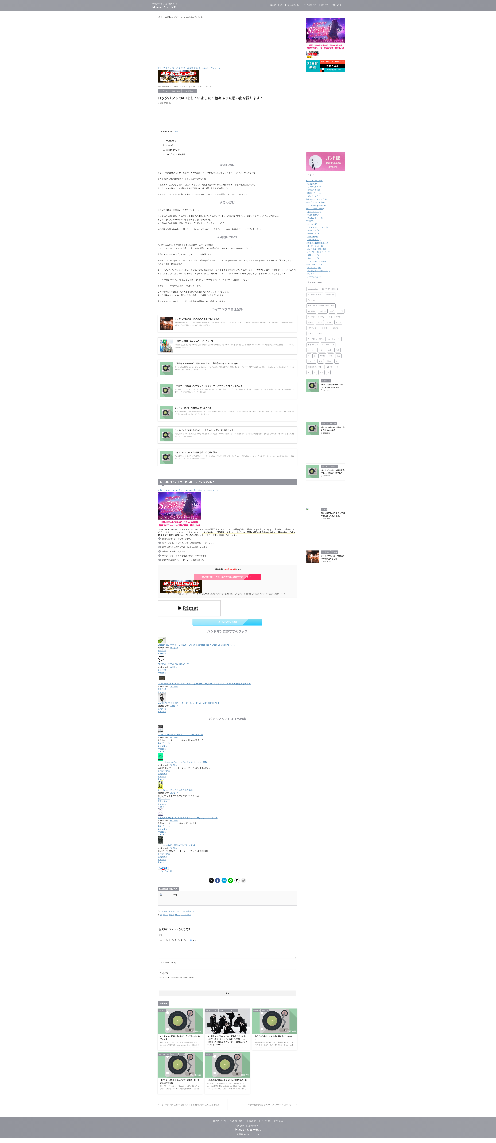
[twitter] (211, 880)
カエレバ (174, 647)
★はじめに (171, 140)
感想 (338, 356)
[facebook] (217, 880)
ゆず (332, 311)
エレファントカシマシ (316, 317)
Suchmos (311, 300)
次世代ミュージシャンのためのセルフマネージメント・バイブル (188, 817)
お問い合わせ (336, 5)
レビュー (311, 350)
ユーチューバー (334, 339)
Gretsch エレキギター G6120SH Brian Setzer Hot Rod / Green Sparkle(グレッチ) (196, 644)
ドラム (338, 322)
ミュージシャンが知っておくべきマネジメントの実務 (182, 762)
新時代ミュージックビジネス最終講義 (175, 790)
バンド (165, 915)
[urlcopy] (243, 880)
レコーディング (328, 345)
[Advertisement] (227, 42)
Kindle (161, 751)
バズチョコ (312, 328)
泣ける (329, 367)
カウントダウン (335, 317)
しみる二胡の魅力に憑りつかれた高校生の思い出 (227, 1080)
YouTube (322, 311)
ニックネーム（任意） (168, 962)
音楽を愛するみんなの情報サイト (248, 1126)
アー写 (340, 311)
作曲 (330, 350)
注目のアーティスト (277, 5)
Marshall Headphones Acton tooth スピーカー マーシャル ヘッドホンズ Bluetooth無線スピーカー (204, 683)
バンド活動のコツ (309, 5)
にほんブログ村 (165, 871)
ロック (171, 915)
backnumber (313, 289)
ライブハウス (323, 5)
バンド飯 (324, 328)
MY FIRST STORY (315, 294)
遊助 (321, 372)
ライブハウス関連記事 (175, 154)
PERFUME (330, 294)
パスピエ (335, 328)
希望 (330, 356)
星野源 (329, 361)
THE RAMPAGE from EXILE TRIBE (321, 306)
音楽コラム (175, 911)
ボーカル (320, 333)
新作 (320, 361)
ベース (310, 333)
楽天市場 (162, 650)
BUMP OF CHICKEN (330, 289)
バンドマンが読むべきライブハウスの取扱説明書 (180, 734)
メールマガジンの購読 (227, 622)
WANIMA (311, 311)
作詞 (337, 350)
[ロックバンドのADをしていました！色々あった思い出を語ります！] (224, 880)
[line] (230, 880)
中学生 (321, 350)
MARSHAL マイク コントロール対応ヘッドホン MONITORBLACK (188, 703)
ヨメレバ (174, 737)
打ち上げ (311, 361)
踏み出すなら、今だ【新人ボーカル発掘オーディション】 (227, 576)
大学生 (322, 356)
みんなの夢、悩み (294, 5)
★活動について (173, 150)
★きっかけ (171, 145)
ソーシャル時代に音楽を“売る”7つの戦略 (176, 845)
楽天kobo (162, 746)
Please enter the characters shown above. (176, 977)
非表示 (176, 131)
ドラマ (329, 322)
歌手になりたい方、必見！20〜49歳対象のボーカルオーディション (189, 68)
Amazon (162, 653)
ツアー (319, 322)
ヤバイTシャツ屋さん (316, 339)
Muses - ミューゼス (164, 7)
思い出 (177, 915)
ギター (310, 322)
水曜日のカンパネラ (315, 367)
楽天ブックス (164, 743)
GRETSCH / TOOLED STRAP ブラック (176, 664)
